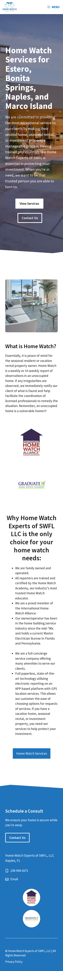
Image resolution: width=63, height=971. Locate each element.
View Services (29, 203)
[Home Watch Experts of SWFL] (10, 7)
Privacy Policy (14, 962)
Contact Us (30, 218)
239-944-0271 (19, 870)
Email (14, 879)
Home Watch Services (31, 753)
